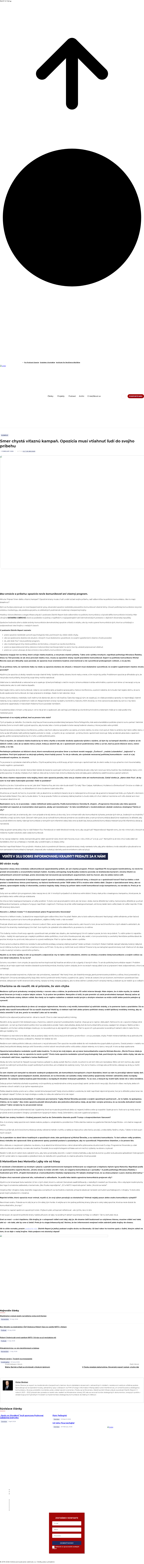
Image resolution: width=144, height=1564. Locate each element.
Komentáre (5, 1319)
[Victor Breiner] (8, 1390)
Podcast (3, 1330)
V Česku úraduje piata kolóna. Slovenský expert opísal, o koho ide (110, 1367)
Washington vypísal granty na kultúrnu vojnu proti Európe (23, 1316)
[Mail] (16, 362)
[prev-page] (104, 1414)
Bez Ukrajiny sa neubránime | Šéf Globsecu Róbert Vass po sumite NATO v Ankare (33, 1327)
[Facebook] (2, 362)
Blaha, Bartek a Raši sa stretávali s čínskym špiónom (27, 1367)
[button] (123, 396)
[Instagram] (6, 362)
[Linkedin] (11, 362)
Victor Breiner (29, 451)
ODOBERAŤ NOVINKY (67, 1543)
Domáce (4, 435)
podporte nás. (31, 1229)
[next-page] (106, 1414)
